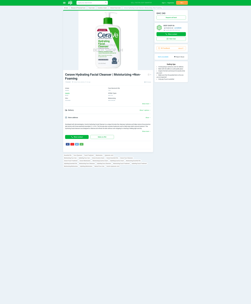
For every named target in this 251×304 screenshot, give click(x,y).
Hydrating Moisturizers (86, 166)
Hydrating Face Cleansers (104, 163)
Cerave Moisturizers (85, 160)
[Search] (106, 3)
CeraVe (67, 93)
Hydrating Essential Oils (70, 163)
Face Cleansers (78, 155)
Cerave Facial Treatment (70, 160)
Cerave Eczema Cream (98, 158)
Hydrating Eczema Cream (117, 160)
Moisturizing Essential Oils (133, 160)
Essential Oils (67, 155)
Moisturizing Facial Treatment (121, 163)
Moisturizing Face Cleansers (87, 163)
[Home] (70, 3)
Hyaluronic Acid (109, 155)
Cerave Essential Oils (112, 158)
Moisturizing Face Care (70, 158)
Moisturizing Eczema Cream (100, 160)
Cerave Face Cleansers (126, 158)
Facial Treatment (89, 155)
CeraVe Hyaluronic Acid (112, 166)
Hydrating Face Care (84, 158)
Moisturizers (99, 155)
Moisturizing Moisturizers (71, 166)
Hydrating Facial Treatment (139, 163)
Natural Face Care (99, 166)
